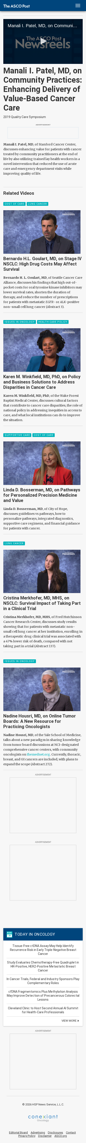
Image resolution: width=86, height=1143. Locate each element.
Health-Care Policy (52, 322)
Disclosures (55, 1132)
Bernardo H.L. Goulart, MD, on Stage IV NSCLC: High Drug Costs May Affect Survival (42, 264)
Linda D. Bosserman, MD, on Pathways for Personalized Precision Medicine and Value (41, 495)
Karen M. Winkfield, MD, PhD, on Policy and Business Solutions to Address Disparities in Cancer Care (41, 382)
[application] (43, 41)
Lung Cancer (37, 203)
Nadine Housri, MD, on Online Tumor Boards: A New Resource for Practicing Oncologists (39, 721)
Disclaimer (45, 1135)
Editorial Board (18, 1132)
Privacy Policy (26, 1135)
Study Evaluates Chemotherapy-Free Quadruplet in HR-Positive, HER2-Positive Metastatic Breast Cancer (43, 966)
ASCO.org (60, 1135)
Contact (71, 1132)
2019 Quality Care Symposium (24, 117)
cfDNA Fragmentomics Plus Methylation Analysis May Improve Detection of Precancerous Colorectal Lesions (43, 995)
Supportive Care (17, 435)
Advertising (38, 1132)
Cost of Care (14, 203)
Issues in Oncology (20, 322)
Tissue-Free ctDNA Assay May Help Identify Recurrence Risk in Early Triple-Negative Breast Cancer (43, 950)
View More (69, 1020)
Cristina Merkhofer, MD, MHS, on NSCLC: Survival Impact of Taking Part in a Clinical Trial (42, 603)
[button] (43, 41)
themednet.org (38, 754)
